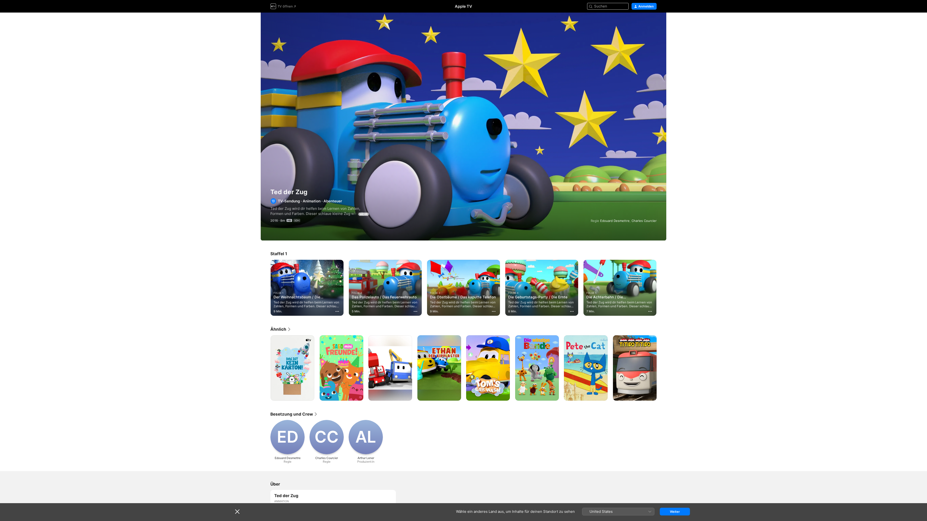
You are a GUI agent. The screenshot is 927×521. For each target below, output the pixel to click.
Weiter (675, 512)
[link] (280, 329)
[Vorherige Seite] (265, 287)
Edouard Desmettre (615, 221)
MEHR (363, 214)
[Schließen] (237, 511)
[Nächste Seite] (661, 287)
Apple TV (463, 6)
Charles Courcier (644, 221)
